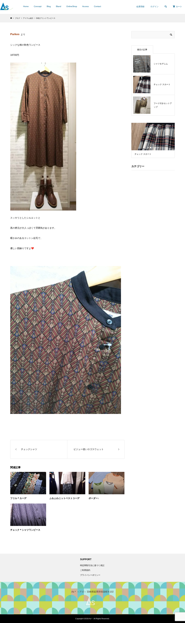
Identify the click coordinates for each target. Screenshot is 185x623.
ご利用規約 (85, 570)
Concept (37, 6)
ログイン (154, 6)
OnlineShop (71, 6)
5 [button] (158, 147)
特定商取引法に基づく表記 (92, 565)
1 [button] (148, 147)
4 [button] (155, 147)
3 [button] (153, 147)
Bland (58, 6)
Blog (49, 6)
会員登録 (140, 6)
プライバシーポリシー (90, 575)
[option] (153, 140)
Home (26, 6)
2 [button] (150, 147)
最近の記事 (142, 49)
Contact (97, 6)
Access (85, 6)
